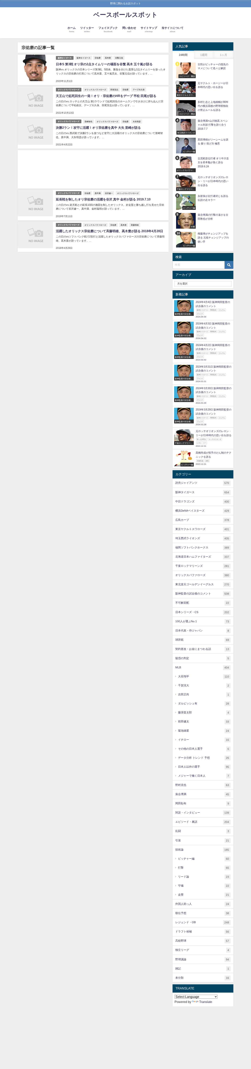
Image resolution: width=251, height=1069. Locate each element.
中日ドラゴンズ (202, 501)
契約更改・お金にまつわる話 (202, 649)
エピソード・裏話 (202, 821)
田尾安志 (114, 90)
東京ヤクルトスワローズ (202, 529)
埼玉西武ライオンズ (202, 538)
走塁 (203, 894)
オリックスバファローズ (68, 90)
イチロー (203, 739)
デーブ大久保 (139, 90)
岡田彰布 (202, 803)
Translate (205, 1001)
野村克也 (202, 785)
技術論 (202, 849)
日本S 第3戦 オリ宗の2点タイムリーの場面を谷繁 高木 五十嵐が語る (104, 64)
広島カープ (202, 519)
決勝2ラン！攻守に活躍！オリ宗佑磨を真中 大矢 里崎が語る (98, 127)
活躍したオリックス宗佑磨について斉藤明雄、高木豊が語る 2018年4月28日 (109, 231)
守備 (203, 885)
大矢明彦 (137, 121)
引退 (202, 840)
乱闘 (202, 831)
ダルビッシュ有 (203, 703)
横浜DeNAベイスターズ (202, 510)
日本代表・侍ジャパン (202, 630)
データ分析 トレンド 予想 (203, 757)
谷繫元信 (119, 58)
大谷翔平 (203, 676)
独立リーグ (202, 950)
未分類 (202, 977)
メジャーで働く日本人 (203, 775)
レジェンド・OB (202, 922)
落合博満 (202, 794)
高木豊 (108, 58)
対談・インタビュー (202, 812)
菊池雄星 (203, 730)
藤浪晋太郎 (203, 712)
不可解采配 (202, 602)
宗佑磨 (98, 58)
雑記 (202, 968)
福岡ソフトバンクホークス (202, 547)
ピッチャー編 (203, 858)
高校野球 (202, 940)
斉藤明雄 (135, 225)
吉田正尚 (203, 694)
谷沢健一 (109, 193)
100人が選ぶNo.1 (202, 621)
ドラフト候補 (202, 931)
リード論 (203, 876)
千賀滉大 (203, 685)
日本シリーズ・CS (202, 612)
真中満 (98, 193)
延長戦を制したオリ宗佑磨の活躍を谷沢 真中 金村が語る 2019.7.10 (103, 199)
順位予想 (202, 913)
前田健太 (203, 721)
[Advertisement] (93, 169)
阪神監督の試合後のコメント (202, 593)
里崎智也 (88, 121)
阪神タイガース (65, 58)
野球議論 (202, 959)
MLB (202, 667)
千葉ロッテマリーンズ (202, 565)
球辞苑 (202, 639)
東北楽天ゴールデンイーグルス (202, 584)
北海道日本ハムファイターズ (202, 556)
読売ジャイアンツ (202, 482)
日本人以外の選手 (203, 766)
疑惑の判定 (202, 658)
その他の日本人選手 (203, 748)
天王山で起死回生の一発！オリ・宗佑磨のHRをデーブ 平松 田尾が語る (106, 95)
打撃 (203, 867)
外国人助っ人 (202, 903)
